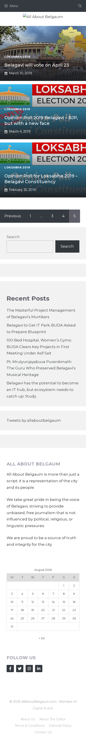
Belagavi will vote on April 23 (36, 65)
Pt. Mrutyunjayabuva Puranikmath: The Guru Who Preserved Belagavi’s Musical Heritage (41, 368)
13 (43, 602)
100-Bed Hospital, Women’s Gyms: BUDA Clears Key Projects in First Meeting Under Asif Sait (39, 347)
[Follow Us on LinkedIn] (38, 668)
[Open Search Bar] (80, 6)
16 (74, 602)
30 (74, 618)
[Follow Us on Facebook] (10, 668)
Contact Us (43, 732)
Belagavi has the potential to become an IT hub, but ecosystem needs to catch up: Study (43, 389)
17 (12, 610)
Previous (12, 216)
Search (13, 237)
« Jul (42, 638)
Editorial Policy (60, 726)
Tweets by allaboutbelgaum (34, 420)
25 (22, 618)
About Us (28, 719)
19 (32, 610)
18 (22, 610)
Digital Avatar (43, 708)
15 (64, 602)
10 (12, 602)
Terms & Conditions (30, 726)
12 (33, 602)
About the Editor (52, 719)
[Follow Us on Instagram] (29, 668)
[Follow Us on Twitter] (19, 668)
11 (22, 602)
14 (53, 602)
